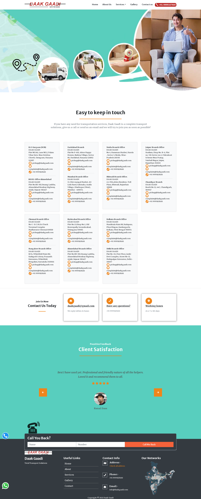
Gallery (133, 4)
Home (95, 4)
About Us (106, 4)
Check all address (117, 466)
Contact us (147, 4)
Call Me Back (149, 444)
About (68, 469)
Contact (69, 486)
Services (120, 4)
